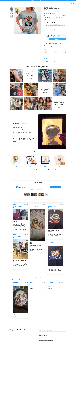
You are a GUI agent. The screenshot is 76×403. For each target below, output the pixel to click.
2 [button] (36, 277)
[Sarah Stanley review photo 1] (55, 256)
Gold (48, 13)
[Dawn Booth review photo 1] (20, 249)
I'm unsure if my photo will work (45, 338)
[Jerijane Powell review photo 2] (31, 243)
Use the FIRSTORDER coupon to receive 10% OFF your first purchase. (38, 0)
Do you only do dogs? (43, 335)
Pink (52, 13)
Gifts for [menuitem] (31, 3)
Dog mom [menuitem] (13, 3)
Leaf (50, 13)
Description (46, 55)
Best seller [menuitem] (46, 3)
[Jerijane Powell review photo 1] (38, 225)
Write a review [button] (55, 186)
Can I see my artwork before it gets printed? (47, 330)
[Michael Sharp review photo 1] (55, 219)
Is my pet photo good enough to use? (46, 340)
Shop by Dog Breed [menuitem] (25, 3)
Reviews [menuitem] (50, 3)
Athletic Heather (45, 13)
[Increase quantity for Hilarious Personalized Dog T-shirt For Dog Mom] (48, 39)
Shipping (45, 58)
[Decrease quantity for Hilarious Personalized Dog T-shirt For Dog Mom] (45, 39)
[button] (46, 7)
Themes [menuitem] (35, 3)
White (54, 13)
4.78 (21, 186)
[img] (15, 204)
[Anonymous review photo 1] (20, 299)
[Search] (70, 3)
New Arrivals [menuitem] (41, 3)
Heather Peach (46, 13)
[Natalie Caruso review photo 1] (20, 214)
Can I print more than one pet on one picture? (47, 332)
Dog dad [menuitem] (10, 3)
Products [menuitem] (18, 3)
